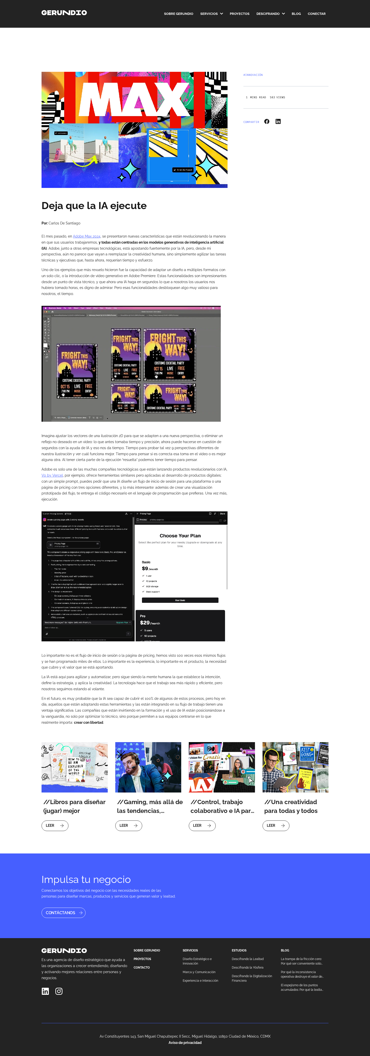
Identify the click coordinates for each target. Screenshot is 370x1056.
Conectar (317, 14)
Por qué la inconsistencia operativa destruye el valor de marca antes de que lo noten (301, 974)
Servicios (209, 14)
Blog (296, 14)
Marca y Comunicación (199, 972)
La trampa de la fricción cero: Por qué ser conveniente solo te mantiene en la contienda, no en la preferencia (301, 961)
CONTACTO (142, 967)
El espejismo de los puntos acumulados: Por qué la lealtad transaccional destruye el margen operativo (302, 987)
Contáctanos (60, 912)
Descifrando (268, 14)
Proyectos (239, 14)
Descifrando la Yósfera (248, 967)
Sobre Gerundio (178, 14)
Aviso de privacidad (185, 1043)
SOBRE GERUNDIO (147, 950)
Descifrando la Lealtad (248, 959)
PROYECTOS (142, 959)
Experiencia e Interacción (200, 980)
